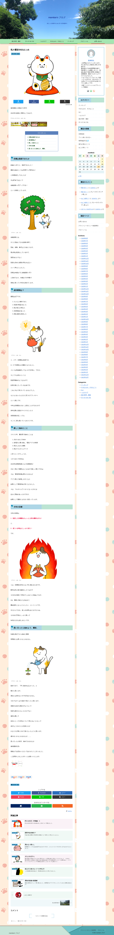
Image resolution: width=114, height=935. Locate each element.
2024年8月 (84, 299)
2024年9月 (84, 296)
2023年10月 (85, 319)
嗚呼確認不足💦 (84, 141)
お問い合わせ (82, 221)
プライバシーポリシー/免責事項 (88, 225)
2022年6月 (84, 359)
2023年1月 (84, 342)
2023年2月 (84, 339)
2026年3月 (84, 251)
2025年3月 (84, 281)
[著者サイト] (21, 806)
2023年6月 (84, 329)
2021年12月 (85, 375)
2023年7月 (84, 327)
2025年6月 (84, 273)
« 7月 (79, 176)
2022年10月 (85, 349)
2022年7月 (84, 357)
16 (102, 164)
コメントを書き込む (41, 916)
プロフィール (82, 230)
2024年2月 (84, 314)
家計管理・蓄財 (15, 784)
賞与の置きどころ (84, 144)
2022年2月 (84, 370)
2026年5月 (84, 246)
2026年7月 (84, 241)
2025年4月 (84, 279)
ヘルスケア (82, 115)
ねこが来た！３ (83, 147)
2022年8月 (84, 354)
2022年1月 (84, 372)
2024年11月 (84, 291)
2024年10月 (85, 294)
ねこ (80, 112)
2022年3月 (84, 367)
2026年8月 (84, 238)
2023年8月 (84, 324)
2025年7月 (84, 271)
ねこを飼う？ (85, 198)
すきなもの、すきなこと (86, 109)
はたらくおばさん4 (87, 209)
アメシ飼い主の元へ (85, 137)
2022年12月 (85, 344)
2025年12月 (85, 258)
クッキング (82, 105)
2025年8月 (84, 268)
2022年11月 (84, 347)
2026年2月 (84, 253)
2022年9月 (84, 352)
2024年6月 (84, 304)
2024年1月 (84, 316)
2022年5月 (84, 362)
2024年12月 (85, 289)
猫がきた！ (84, 187)
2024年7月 (84, 301)
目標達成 (81, 134)
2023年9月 (84, 322)
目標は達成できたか (34, 137)
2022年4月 (84, 364)
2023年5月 (84, 332)
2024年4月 (84, 309)
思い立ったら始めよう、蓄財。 (37, 148)
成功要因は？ (32, 140)
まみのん (91, 60)
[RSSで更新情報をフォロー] (62, 806)
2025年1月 (84, 286)
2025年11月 (84, 261)
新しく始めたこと (34, 142)
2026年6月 (84, 243)
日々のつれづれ (83, 122)
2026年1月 (84, 256)
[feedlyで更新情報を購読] (41, 806)
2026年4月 (84, 248)
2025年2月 (84, 284)
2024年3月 (84, 311)
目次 (39, 133)
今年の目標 (32, 145)
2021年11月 (84, 377)
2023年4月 (84, 334)
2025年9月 (84, 266)
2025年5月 (84, 276)
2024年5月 (84, 306)
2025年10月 (85, 263)
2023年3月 (84, 337)
